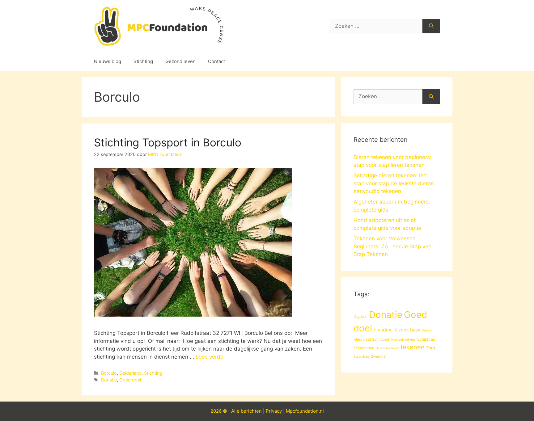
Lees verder (210, 357)
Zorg (430, 347)
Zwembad (361, 357)
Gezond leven (180, 61)
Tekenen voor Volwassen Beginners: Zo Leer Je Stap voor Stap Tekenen (393, 246)
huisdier (383, 330)
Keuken (427, 330)
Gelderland (130, 373)
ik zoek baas (406, 330)
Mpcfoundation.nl (305, 411)
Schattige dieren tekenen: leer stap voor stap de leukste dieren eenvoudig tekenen (394, 183)
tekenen (412, 347)
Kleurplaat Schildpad (371, 339)
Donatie (109, 379)
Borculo (109, 373)
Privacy (274, 411)
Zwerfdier (379, 356)
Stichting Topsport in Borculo (167, 142)
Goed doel (130, 379)
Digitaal (360, 316)
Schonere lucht (387, 348)
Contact (216, 61)
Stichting (143, 61)
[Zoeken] (431, 26)
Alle (236, 411)
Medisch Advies (403, 340)
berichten (251, 411)
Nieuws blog (107, 61)
